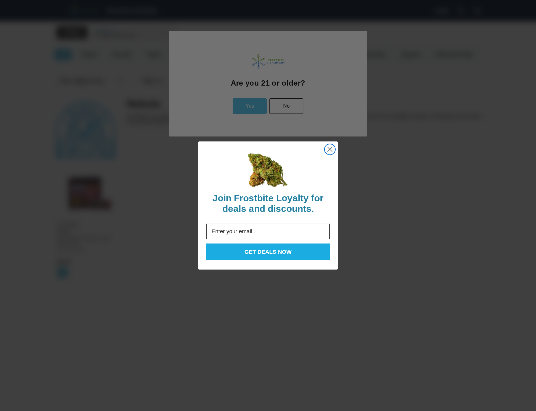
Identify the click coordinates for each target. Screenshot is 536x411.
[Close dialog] (329, 149)
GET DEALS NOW (268, 252)
